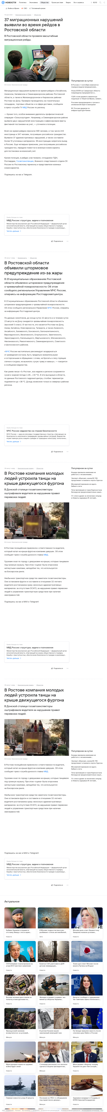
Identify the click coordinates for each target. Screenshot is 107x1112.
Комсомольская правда (23, 15)
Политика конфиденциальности (70, 1110)
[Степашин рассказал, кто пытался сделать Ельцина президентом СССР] (53, 1057)
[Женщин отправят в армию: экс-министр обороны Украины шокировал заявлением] (53, 990)
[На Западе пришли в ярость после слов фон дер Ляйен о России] (87, 1023)
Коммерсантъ (22, 258)
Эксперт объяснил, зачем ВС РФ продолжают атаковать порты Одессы (87, 479)
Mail (3, 1110)
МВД (24, 107)
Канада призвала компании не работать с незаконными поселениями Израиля (83, 473)
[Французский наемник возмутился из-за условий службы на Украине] (20, 1023)
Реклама (17, 1110)
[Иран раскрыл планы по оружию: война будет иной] (20, 1057)
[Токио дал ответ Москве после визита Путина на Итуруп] (87, 956)
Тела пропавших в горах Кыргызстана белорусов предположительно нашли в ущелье (86, 491)
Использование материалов (90, 1110)
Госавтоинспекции (25, 161)
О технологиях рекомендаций (50, 1110)
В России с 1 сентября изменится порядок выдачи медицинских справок (85, 86)
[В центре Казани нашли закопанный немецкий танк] (53, 1023)
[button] (36, 63)
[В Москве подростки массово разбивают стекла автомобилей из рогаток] (53, 923)
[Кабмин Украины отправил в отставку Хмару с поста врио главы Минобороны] (20, 923)
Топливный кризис (38, 8)
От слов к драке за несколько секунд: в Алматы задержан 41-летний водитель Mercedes (86, 497)
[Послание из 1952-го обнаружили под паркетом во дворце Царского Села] (53, 1091)
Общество (37, 15)
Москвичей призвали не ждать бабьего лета (83, 485)
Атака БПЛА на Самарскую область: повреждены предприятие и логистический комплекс (85, 92)
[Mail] (3, 2)
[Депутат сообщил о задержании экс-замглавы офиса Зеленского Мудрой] (87, 990)
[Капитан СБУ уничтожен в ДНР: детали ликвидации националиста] (53, 956)
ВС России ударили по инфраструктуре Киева (80, 109)
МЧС (50, 308)
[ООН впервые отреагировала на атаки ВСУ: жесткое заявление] (20, 956)
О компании (9, 1110)
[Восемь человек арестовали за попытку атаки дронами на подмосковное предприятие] (20, 990)
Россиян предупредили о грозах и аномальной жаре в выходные (85, 104)
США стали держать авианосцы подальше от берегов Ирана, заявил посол (86, 98)
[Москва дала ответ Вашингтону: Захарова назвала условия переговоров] (87, 923)
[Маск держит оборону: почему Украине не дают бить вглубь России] (87, 1057)
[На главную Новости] (10, 2)
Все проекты (26, 1110)
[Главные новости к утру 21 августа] (20, 1091)
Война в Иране (13, 8)
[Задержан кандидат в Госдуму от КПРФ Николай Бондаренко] (87, 1091)
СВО (25, 8)
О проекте (36, 1110)
